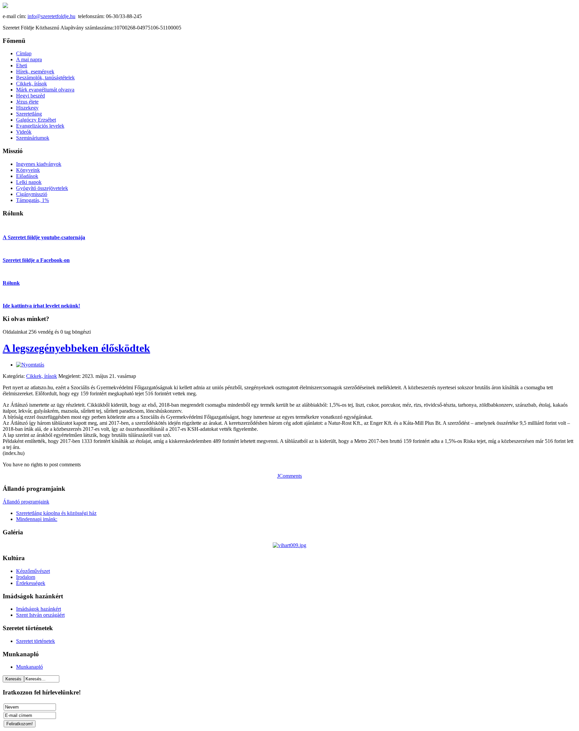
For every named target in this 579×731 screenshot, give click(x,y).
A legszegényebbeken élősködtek (76, 348)
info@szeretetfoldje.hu (51, 16)
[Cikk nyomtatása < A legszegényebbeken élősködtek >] (30, 365)
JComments (289, 476)
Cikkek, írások (41, 376)
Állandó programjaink (26, 502)
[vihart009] (289, 545)
